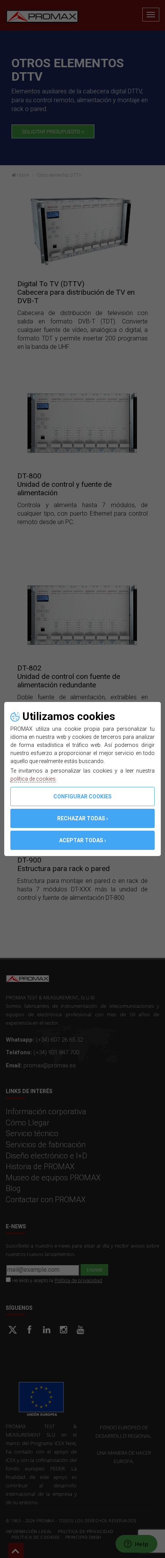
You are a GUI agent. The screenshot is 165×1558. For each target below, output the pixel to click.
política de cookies (33, 779)
